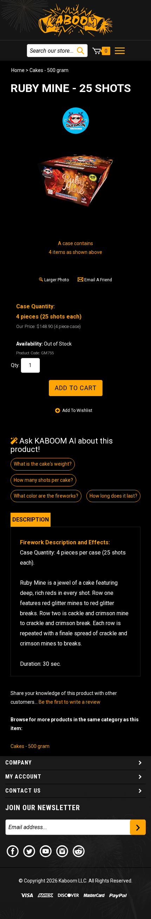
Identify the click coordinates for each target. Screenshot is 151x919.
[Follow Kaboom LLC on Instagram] (62, 851)
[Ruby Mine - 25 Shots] (75, 179)
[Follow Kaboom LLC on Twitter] (29, 851)
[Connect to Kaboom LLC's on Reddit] (79, 851)
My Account (23, 776)
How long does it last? (113, 496)
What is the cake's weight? (43, 464)
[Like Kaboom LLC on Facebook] (13, 851)
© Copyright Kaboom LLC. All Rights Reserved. (75, 881)
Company (18, 762)
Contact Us (23, 790)
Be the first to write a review (69, 702)
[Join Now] (138, 827)
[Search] (80, 50)
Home (18, 70)
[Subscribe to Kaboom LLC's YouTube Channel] (46, 851)
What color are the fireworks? (46, 496)
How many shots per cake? (43, 480)
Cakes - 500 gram (48, 70)
